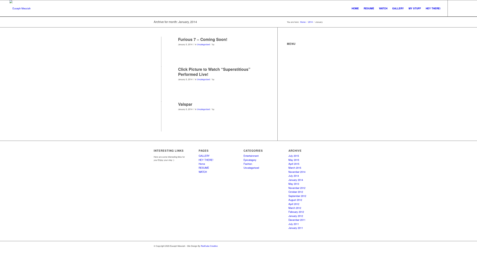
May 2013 (293, 183)
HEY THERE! (206, 160)
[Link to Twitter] (453, 8)
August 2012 (295, 200)
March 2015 (294, 167)
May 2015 (293, 160)
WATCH (203, 172)
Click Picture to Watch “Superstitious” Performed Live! (214, 71)
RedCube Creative (209, 245)
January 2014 (295, 180)
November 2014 (296, 172)
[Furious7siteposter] (161, 45)
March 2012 (294, 208)
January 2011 (295, 228)
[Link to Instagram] (459, 8)
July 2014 (293, 175)
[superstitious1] (161, 75)
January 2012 (295, 216)
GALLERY (204, 155)
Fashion (248, 164)
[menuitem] (355, 8)
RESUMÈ (204, 167)
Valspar (185, 104)
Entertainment (251, 155)
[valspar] (161, 110)
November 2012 (296, 188)
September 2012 (297, 196)
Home (202, 164)
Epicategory (250, 160)
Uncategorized (203, 44)
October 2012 (295, 192)
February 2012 (296, 212)
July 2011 (293, 224)
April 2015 (293, 164)
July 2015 (293, 155)
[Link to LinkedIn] (464, 8)
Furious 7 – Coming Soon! (202, 39)
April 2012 (293, 204)
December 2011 (296, 220)
